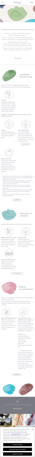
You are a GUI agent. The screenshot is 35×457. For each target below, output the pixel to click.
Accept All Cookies (17, 454)
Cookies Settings (17, 444)
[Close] (32, 429)
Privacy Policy (16, 434)
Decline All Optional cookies (17, 449)
